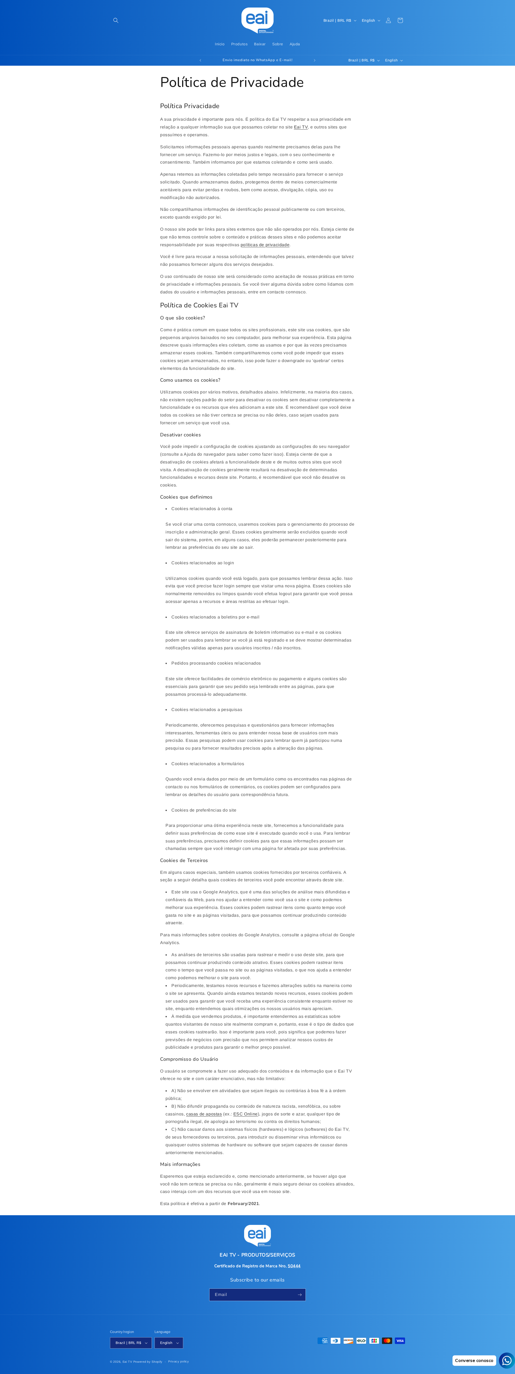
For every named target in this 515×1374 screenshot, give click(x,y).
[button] (116, 20)
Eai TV (301, 127)
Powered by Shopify (148, 1361)
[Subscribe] (300, 1294)
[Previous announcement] (200, 60)
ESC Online (245, 1114)
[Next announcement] (315, 60)
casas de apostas (204, 1114)
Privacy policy (178, 1361)
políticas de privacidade (265, 244)
